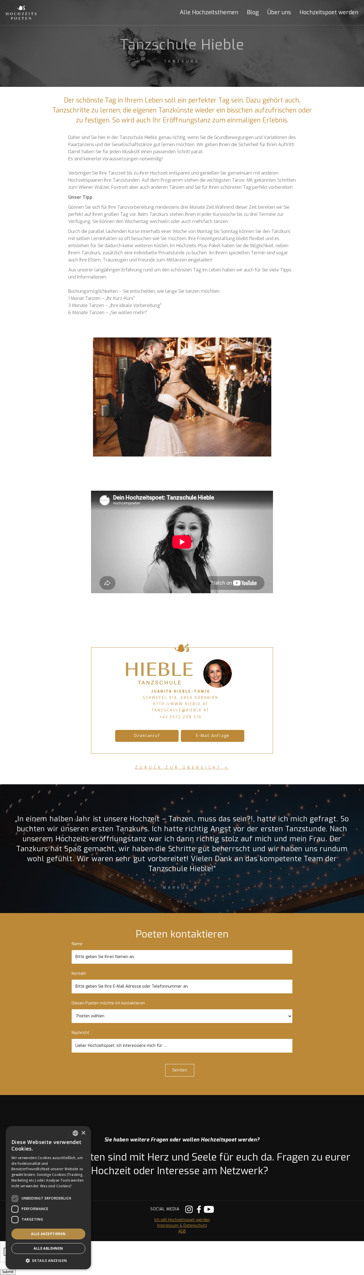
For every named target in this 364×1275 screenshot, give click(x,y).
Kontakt (79, 973)
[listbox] (75, 1133)
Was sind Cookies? (55, 1186)
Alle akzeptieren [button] (48, 1233)
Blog (253, 12)
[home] (27, 12)
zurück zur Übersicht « (182, 767)
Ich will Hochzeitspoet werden (182, 1220)
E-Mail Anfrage (212, 735)
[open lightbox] (182, 397)
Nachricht (80, 1032)
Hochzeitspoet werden (328, 12)
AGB (182, 1231)
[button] (204, 12)
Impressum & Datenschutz (182, 1225)
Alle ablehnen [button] (48, 1248)
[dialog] (48, 1197)
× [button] (83, 1133)
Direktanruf (147, 735)
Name (77, 944)
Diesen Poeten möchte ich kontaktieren (108, 1003)
